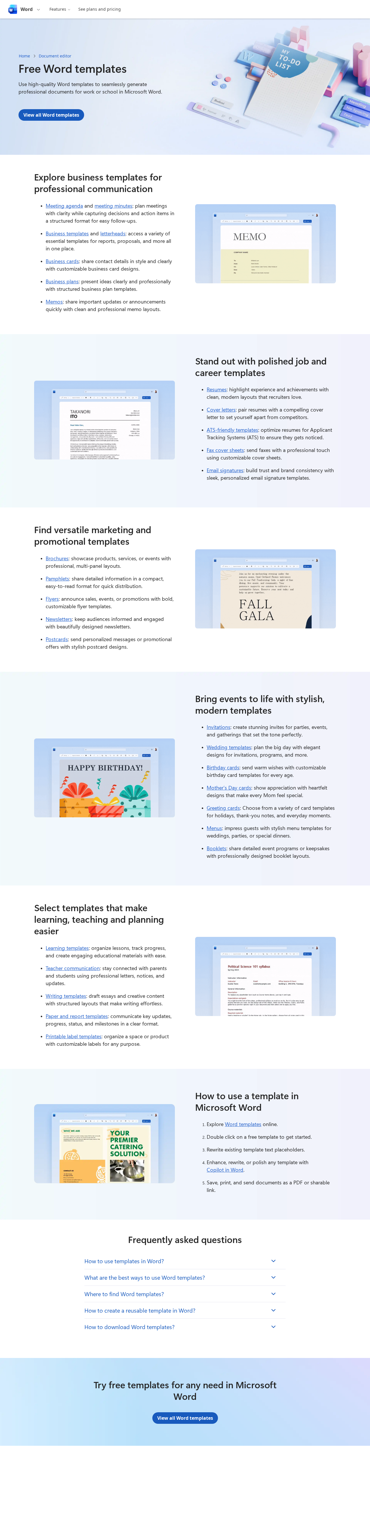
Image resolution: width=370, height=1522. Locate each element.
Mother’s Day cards (229, 787)
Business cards (62, 261)
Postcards (57, 639)
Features (57, 9)
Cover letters (221, 409)
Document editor (55, 56)
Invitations (218, 726)
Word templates (243, 1124)
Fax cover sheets (225, 449)
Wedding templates (229, 747)
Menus (214, 828)
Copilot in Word (225, 1169)
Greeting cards (223, 807)
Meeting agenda (64, 205)
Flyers (52, 598)
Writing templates (66, 995)
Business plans (62, 281)
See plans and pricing (99, 9)
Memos (54, 301)
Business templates (67, 233)
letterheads (112, 233)
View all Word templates (51, 115)
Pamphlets (57, 578)
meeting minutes (113, 205)
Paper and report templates (77, 1016)
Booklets (216, 848)
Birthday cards (223, 767)
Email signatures (225, 470)
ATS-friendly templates (232, 429)
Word (27, 9)
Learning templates (67, 947)
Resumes (217, 389)
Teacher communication (73, 968)
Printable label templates (73, 1036)
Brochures (57, 558)
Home (24, 56)
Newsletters (59, 618)
